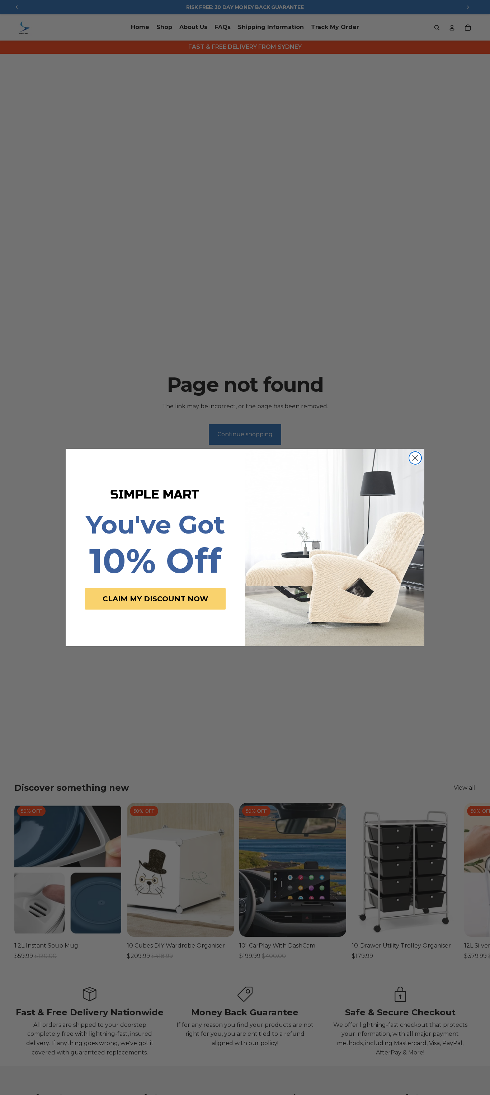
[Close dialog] (415, 458)
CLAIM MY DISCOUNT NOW (155, 599)
